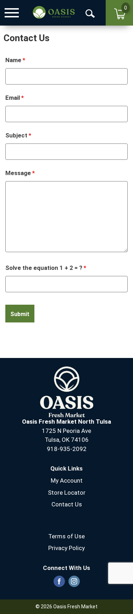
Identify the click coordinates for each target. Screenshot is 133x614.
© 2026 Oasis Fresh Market (66, 606)
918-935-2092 (67, 448)
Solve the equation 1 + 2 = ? (45, 267)
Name (15, 60)
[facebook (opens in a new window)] (59, 583)
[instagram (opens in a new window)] (74, 583)
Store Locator (66, 492)
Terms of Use (66, 536)
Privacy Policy (66, 547)
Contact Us (66, 504)
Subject (18, 135)
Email (14, 97)
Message (20, 172)
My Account (67, 480)
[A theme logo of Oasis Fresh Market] (53, 13)
